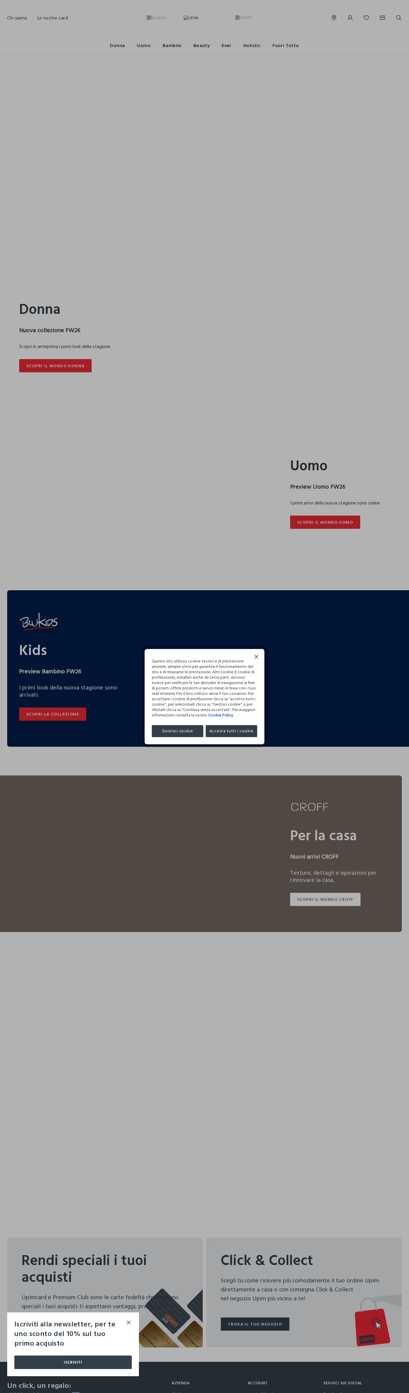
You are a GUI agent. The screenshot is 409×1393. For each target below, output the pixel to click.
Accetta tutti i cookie (231, 731)
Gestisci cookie (177, 731)
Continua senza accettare (257, 657)
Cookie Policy (220, 715)
